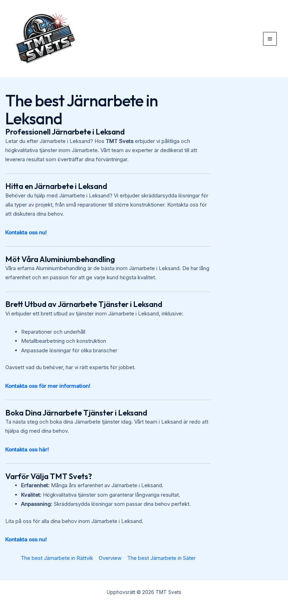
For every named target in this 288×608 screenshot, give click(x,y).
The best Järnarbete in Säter (161, 558)
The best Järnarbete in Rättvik (57, 558)
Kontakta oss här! (27, 449)
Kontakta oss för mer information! (47, 386)
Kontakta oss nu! (26, 232)
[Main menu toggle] (270, 39)
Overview (110, 558)
